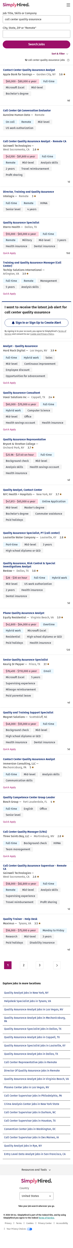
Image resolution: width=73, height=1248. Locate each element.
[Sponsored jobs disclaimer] (68, 60)
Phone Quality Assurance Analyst (23, 613)
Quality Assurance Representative (24, 439)
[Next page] (57, 965)
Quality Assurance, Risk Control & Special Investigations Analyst (29, 565)
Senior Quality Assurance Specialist (25, 659)
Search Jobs (36, 44)
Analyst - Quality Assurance (20, 346)
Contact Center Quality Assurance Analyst (29, 70)
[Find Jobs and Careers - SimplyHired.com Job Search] (16, 5)
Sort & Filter (58, 53)
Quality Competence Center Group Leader (29, 797)
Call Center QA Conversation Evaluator (27, 110)
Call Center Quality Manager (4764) (25, 831)
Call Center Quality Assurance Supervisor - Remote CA (35, 867)
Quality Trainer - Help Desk (20, 919)
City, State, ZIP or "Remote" (19, 27)
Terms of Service (46, 1218)
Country (24, 1188)
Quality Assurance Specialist (21, 222)
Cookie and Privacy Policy (42, 334)
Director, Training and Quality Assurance (28, 191)
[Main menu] (68, 5)
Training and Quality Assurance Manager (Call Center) (32, 264)
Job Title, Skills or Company (20, 13)
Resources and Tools (34, 1169)
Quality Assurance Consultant (21, 392)
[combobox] (36, 19)
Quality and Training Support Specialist (28, 712)
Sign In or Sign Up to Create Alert (38, 323)
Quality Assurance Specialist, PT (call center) (31, 533)
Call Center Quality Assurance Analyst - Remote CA (34, 141)
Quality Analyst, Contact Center (22, 489)
